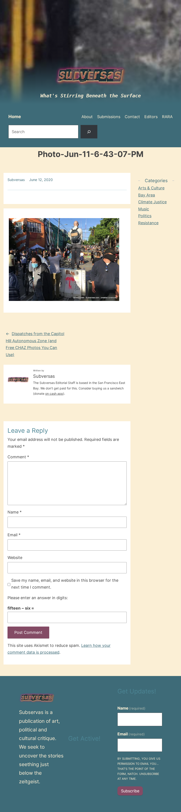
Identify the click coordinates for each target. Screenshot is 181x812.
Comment (18, 457)
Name (15, 512)
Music (143, 209)
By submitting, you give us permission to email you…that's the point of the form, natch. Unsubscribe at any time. (138, 768)
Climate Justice (152, 202)
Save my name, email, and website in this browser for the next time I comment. (64, 584)
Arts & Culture (151, 188)
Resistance (148, 223)
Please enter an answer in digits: (38, 597)
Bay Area (146, 195)
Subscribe (130, 791)
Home (14, 116)
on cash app (54, 393)
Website (15, 557)
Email (14, 535)
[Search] (89, 131)
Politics (144, 215)
